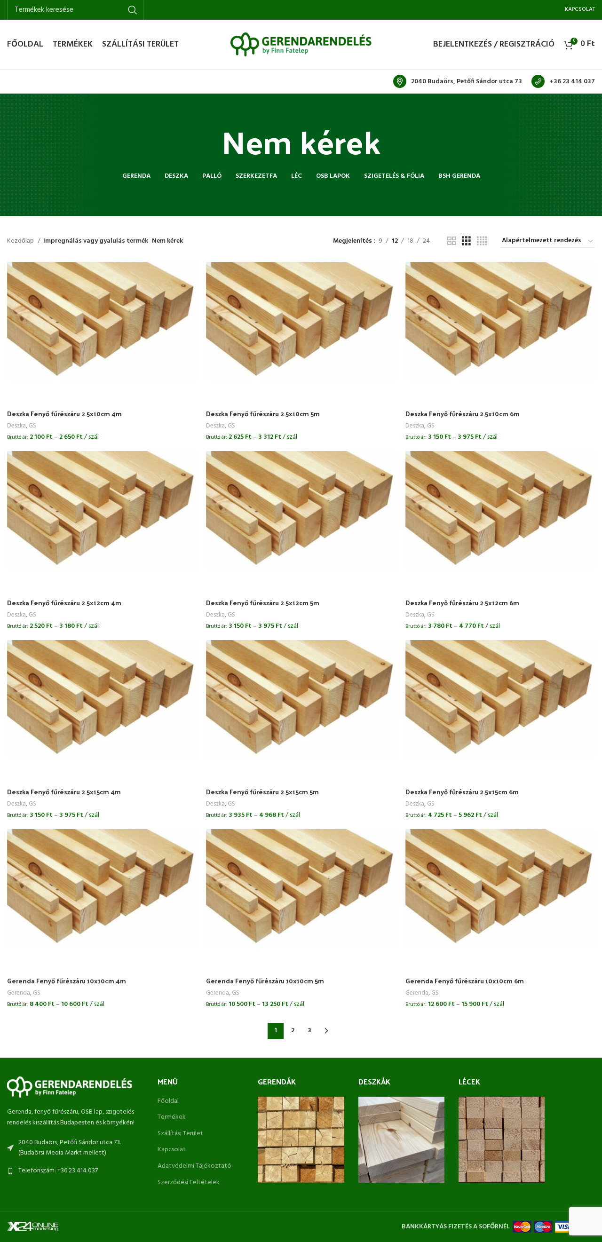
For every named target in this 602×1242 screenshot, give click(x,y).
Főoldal (168, 1101)
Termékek (172, 1117)
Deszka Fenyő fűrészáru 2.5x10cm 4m (64, 413)
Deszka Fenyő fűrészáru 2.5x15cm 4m (64, 792)
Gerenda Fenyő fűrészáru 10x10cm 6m (464, 981)
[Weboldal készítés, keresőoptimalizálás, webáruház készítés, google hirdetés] (32, 1226)
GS (32, 426)
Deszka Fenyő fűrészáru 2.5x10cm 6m (462, 413)
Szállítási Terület (180, 1134)
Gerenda (18, 993)
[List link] (75, 1171)
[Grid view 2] (451, 241)
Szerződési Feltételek (189, 1182)
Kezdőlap (21, 241)
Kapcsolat (172, 1150)
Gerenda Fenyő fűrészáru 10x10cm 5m (265, 981)
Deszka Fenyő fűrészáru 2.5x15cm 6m (462, 792)
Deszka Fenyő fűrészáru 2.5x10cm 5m (263, 413)
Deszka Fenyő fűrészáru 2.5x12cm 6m (462, 603)
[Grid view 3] (466, 241)
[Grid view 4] (482, 241)
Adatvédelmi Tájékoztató (194, 1166)
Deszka (16, 426)
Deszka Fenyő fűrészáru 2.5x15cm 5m (262, 792)
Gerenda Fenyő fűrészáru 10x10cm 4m (66, 981)
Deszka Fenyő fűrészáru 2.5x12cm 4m (64, 603)
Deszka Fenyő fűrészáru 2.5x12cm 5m (262, 603)
